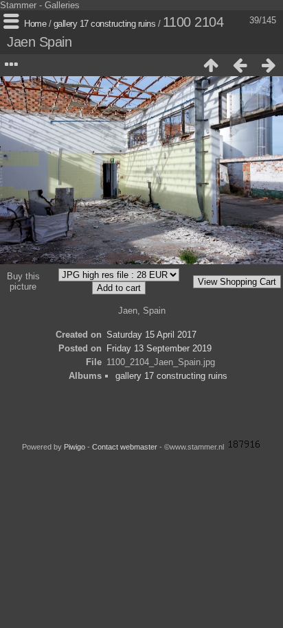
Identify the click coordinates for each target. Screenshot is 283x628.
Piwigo (74, 447)
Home (35, 24)
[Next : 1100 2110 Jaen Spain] (268, 65)
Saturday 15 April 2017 (151, 334)
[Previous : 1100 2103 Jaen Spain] (239, 65)
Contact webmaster (124, 447)
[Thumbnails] (210, 65)
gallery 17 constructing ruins (105, 24)
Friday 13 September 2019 (159, 348)
